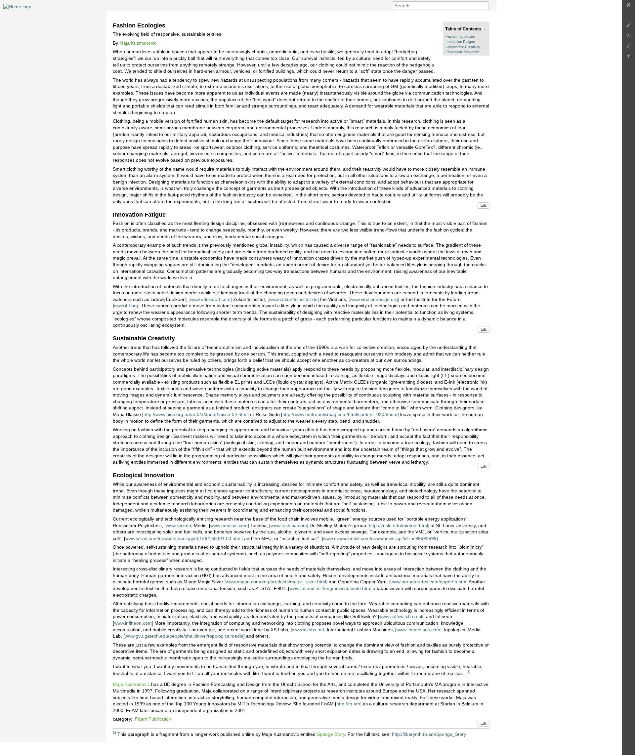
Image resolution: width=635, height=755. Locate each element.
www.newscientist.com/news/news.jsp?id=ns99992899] (380, 538)
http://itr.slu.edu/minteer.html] (399, 525)
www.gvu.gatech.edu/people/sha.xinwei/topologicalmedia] (185, 636)
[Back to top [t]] (628, 58)
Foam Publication (153, 719)
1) (469, 672)
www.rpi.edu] (179, 525)
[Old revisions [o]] (628, 37)
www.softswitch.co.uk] (402, 616)
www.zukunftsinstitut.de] (294, 299)
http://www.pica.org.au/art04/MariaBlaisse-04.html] (196, 414)
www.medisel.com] (229, 525)
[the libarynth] (17, 6)
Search (485, 5)
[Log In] (628, 7)
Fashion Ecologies (460, 36)
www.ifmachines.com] (419, 629)
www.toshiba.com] (289, 525)
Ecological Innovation (462, 52)
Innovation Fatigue (460, 42)
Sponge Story (331, 733)
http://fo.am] (348, 703)
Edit (484, 205)
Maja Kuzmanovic (137, 43)
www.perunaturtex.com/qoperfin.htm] (429, 581)
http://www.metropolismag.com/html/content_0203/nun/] (340, 414)
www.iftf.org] (127, 305)
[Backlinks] (628, 47)
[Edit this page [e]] (628, 27)
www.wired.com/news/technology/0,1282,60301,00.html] (184, 538)
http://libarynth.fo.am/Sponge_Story (429, 733)
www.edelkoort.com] (211, 299)
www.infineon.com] (133, 623)
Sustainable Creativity (462, 47)
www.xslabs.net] (308, 629)
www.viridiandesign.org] (374, 299)
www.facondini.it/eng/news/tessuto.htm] (330, 588)
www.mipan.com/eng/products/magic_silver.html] (276, 581)
